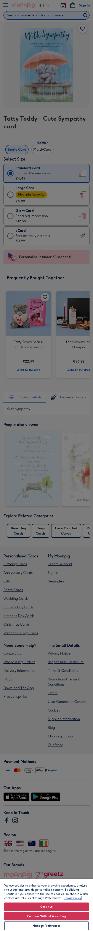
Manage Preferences (46, 925)
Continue (46, 906)
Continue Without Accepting (46, 916)
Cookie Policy (72, 898)
